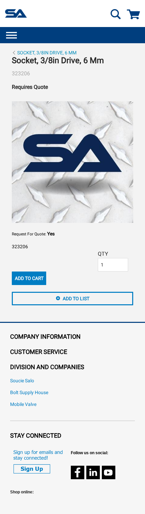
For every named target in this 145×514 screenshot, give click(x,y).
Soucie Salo (22, 380)
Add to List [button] (76, 298)
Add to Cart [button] (29, 278)
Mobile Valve (23, 404)
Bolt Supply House (29, 392)
